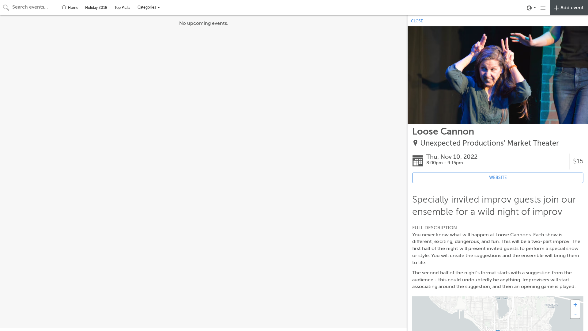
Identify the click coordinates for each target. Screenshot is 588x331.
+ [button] (575, 304)
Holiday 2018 (96, 8)
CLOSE (417, 21)
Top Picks (122, 8)
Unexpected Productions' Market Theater (489, 143)
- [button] (575, 314)
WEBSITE (498, 177)
